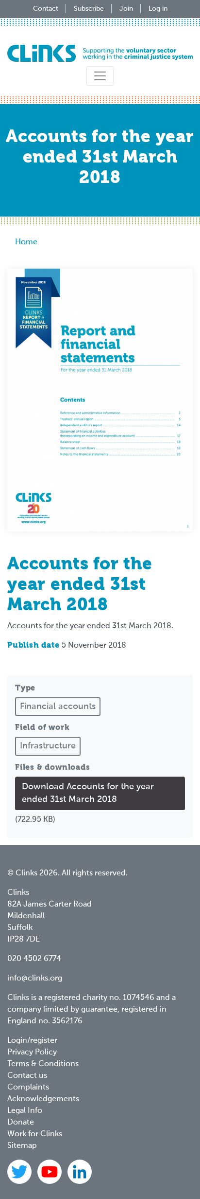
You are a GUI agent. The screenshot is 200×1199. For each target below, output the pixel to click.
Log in (158, 8)
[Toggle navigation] (100, 76)
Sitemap (22, 1146)
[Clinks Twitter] (20, 1172)
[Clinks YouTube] (50, 1172)
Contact (45, 8)
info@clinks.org (34, 978)
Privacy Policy (32, 1052)
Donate (20, 1122)
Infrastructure (48, 746)
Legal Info (24, 1111)
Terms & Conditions (43, 1064)
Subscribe (89, 8)
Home (26, 242)
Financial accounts (58, 706)
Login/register (32, 1041)
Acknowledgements (43, 1099)
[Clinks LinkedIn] (79, 1172)
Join (126, 8)
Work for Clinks (34, 1134)
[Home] (100, 53)
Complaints (28, 1087)
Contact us (27, 1076)
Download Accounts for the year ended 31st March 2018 (88, 793)
